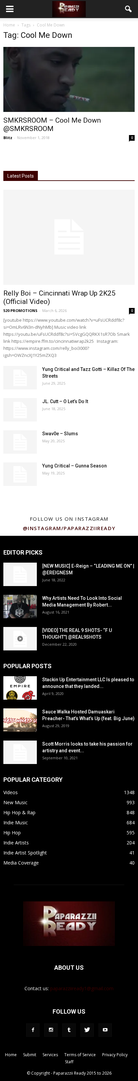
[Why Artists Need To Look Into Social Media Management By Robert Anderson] (20, 606)
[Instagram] (51, 1030)
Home (9, 25)
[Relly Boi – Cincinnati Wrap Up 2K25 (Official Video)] (69, 237)
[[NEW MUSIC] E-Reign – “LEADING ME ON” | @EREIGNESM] (20, 574)
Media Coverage (21, 863)
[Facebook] (33, 1030)
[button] (128, 9)
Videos (10, 792)
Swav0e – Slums (60, 433)
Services (50, 1055)
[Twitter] (87, 1030)
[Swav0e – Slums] (20, 442)
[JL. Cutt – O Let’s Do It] (20, 410)
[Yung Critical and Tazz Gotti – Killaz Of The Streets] (20, 377)
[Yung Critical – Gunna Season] (20, 474)
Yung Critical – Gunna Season (74, 465)
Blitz (7, 137)
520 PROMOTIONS (20, 310)
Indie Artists (16, 842)
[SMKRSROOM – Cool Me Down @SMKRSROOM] (69, 79)
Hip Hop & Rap (19, 812)
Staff (69, 1062)
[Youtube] (105, 1030)
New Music (15, 802)
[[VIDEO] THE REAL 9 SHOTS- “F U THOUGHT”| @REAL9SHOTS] (20, 638)
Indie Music (15, 822)
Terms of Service (80, 1055)
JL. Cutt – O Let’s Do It (65, 401)
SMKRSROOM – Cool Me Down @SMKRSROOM (52, 124)
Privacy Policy (115, 1055)
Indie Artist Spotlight (25, 852)
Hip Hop (12, 832)
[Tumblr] (69, 1030)
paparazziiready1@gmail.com (82, 988)
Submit (29, 1055)
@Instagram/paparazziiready (69, 528)
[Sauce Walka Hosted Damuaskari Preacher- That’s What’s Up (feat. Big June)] (20, 720)
